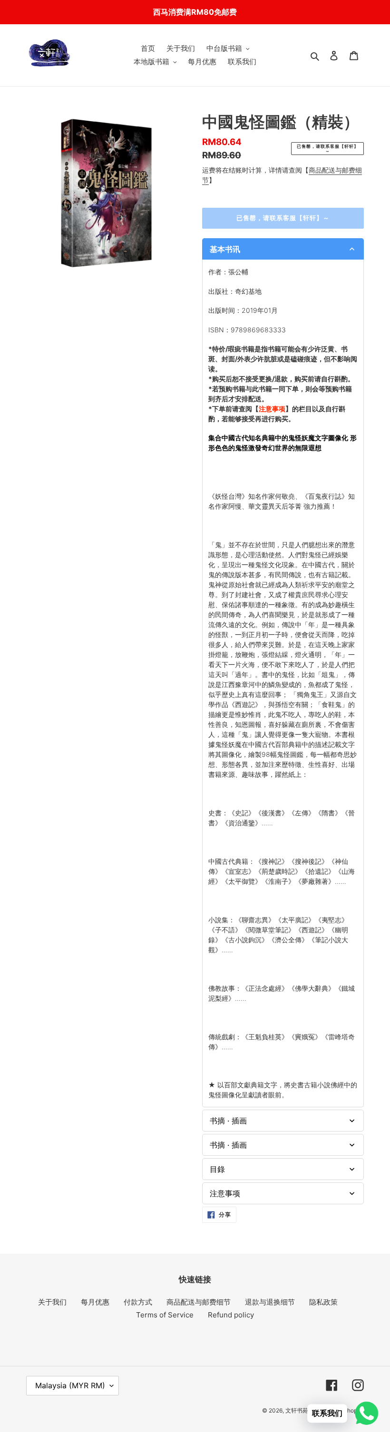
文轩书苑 (296, 1410)
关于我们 (52, 1301)
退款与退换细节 (270, 1301)
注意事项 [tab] (225, 1193)
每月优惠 (95, 1301)
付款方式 (138, 1301)
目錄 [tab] (217, 1169)
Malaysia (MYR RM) (70, 1385)
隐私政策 (323, 1301)
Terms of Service (165, 1314)
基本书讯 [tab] (225, 249)
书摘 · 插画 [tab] (228, 1120)
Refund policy (231, 1314)
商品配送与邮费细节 (198, 1301)
